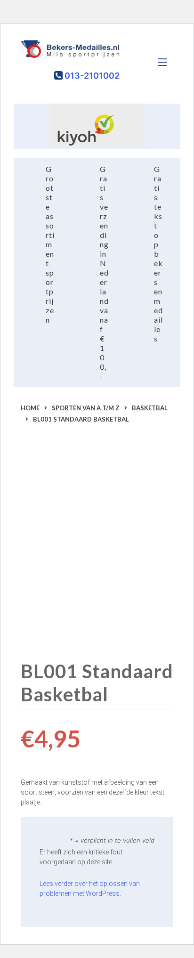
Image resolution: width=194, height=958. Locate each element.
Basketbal (150, 408)
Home (30, 408)
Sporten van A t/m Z (86, 408)
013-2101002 (91, 76)
